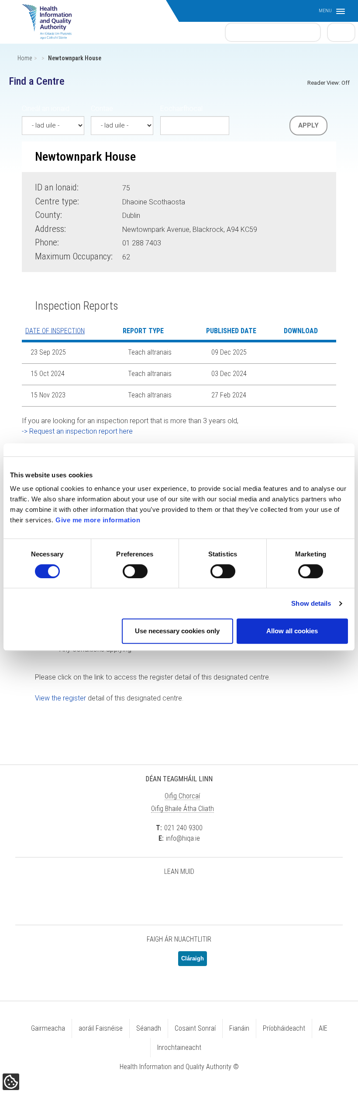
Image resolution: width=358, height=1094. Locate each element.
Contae (102, 108)
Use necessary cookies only (177, 631)
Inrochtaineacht (179, 1047)
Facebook (157, 894)
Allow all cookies (292, 631)
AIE (323, 1028)
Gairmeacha (48, 1028)
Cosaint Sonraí (195, 1028)
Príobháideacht (284, 1028)
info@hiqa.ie (183, 838)
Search (341, 32)
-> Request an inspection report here (77, 431)
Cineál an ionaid (45, 108)
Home (24, 58)
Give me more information (97, 520)
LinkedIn (179, 894)
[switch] (135, 571)
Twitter (135, 894)
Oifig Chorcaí (182, 796)
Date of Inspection (55, 331)
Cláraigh (192, 958)
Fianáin (239, 1028)
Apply (308, 125)
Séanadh (148, 1028)
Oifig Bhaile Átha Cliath (182, 808)
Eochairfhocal (181, 108)
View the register (60, 698)
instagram (223, 894)
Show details (311, 603)
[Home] (51, 17)
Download (295, 353)
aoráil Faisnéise (101, 1028)
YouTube (201, 894)
